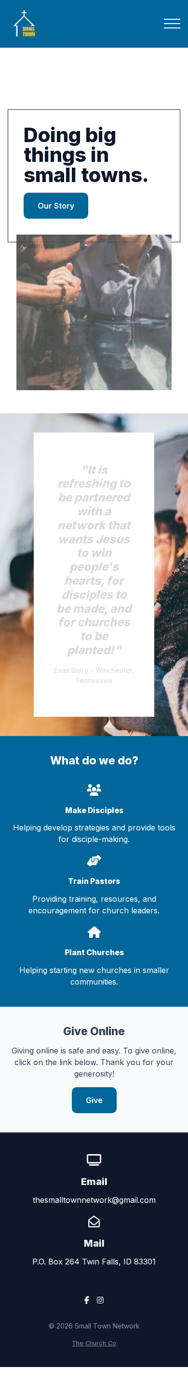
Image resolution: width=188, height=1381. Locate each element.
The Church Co (94, 1343)
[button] (172, 23)
